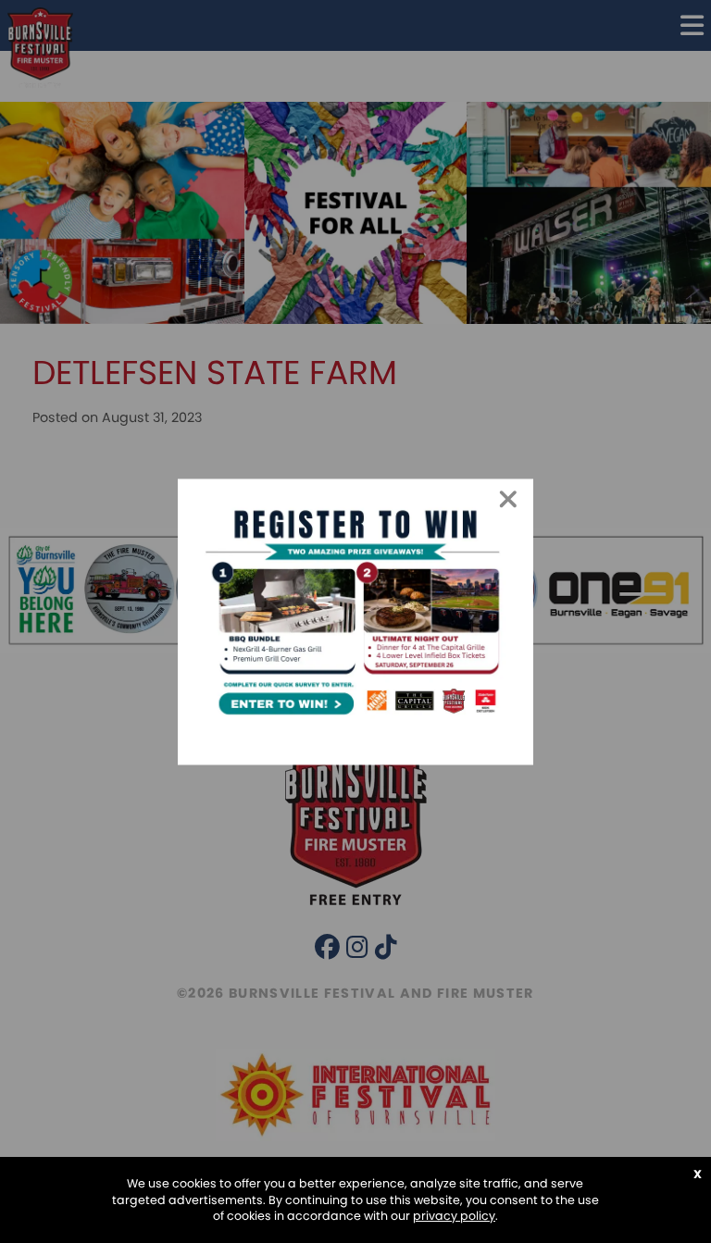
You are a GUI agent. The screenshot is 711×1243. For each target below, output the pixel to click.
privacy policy (454, 1216)
